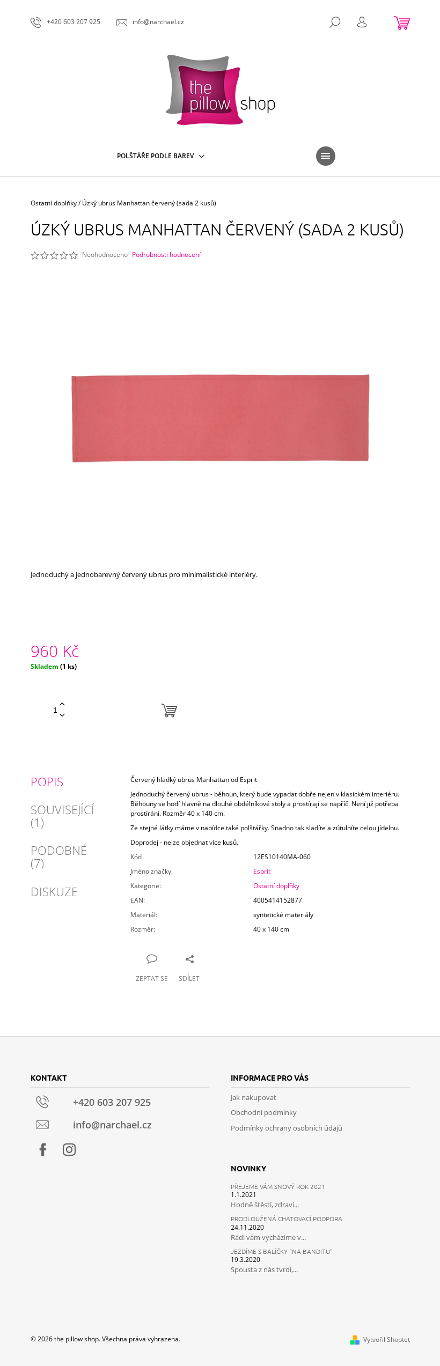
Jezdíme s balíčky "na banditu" (282, 1251)
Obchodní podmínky (264, 1112)
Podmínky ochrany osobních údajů (286, 1128)
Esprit (261, 871)
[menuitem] (160, 156)
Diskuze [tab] (54, 891)
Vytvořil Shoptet (386, 1339)
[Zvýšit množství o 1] (62, 704)
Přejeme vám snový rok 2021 (278, 1186)
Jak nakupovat (253, 1097)
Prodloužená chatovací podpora (286, 1218)
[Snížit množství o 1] (62, 715)
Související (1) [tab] (62, 816)
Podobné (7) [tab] (59, 856)
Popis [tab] (47, 781)
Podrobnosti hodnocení (166, 254)
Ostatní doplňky (276, 885)
